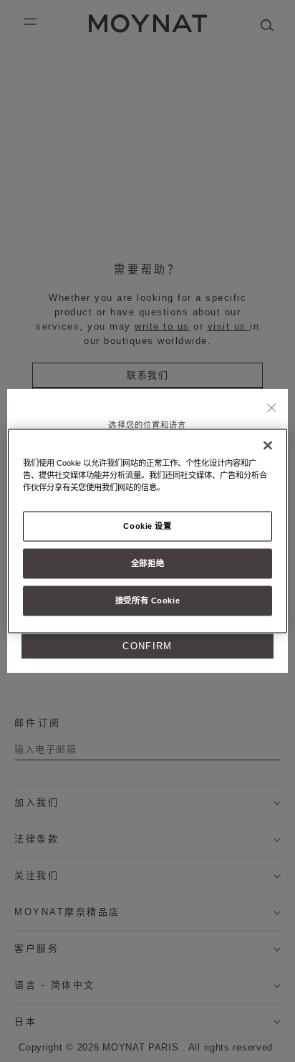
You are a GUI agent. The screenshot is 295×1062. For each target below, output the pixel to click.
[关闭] (271, 409)
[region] (147, 531)
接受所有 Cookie (147, 600)
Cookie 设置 (147, 526)
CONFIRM (147, 646)
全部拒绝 (147, 563)
